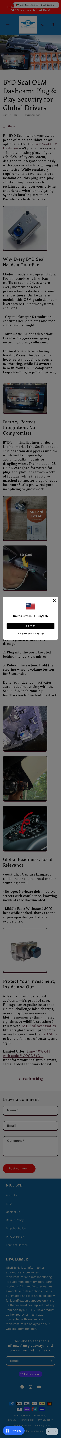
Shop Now (30, 626)
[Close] (54, 600)
